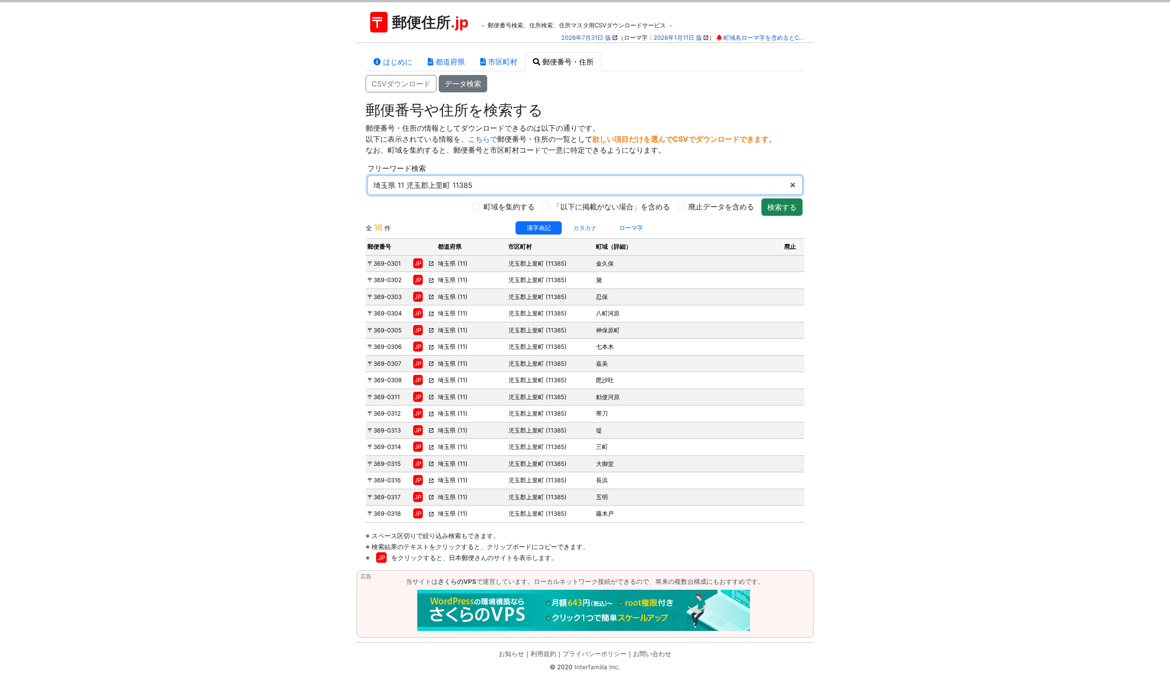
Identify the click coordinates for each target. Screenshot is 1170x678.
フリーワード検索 (396, 168)
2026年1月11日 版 (678, 37)
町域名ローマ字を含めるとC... (763, 37)
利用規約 (543, 653)
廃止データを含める (721, 206)
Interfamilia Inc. (597, 667)
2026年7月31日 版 (586, 37)
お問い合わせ (652, 653)
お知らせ (511, 653)
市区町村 (501, 61)
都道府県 (449, 61)
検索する (782, 207)
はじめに (396, 61)
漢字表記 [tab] (539, 227)
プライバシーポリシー (595, 653)
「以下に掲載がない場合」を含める (611, 206)
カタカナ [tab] (585, 227)
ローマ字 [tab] (631, 227)
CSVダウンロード (401, 83)
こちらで (482, 139)
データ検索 (463, 83)
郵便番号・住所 (567, 61)
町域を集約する (509, 206)
